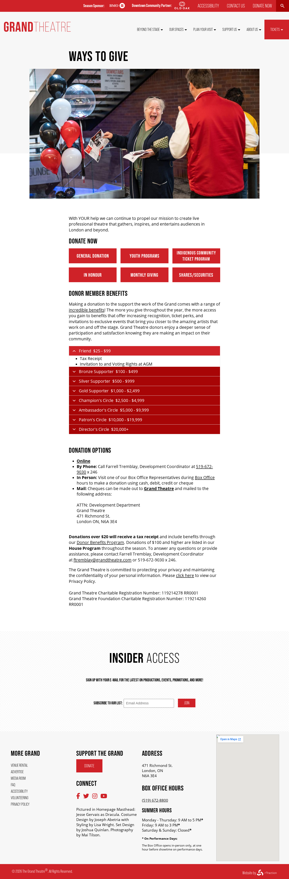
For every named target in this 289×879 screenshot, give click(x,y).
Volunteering (19, 797)
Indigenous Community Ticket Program (196, 256)
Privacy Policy (20, 804)
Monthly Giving (144, 275)
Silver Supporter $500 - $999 (106, 381)
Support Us (229, 29)
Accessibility (208, 6)
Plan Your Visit (203, 29)
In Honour (93, 275)
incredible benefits (86, 310)
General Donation (93, 256)
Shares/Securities (196, 275)
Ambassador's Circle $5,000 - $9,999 (114, 410)
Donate (89, 765)
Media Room (18, 778)
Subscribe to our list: (108, 703)
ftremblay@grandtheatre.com (103, 560)
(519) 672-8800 (155, 800)
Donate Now (262, 6)
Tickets (275, 29)
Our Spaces (176, 29)
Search (282, 6)
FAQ (13, 784)
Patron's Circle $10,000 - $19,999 (110, 419)
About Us (252, 29)
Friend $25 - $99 (95, 351)
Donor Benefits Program (100, 542)
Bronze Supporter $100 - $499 (108, 371)
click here (185, 575)
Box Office (205, 477)
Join (186, 702)
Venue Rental (19, 765)
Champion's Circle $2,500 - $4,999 (111, 400)
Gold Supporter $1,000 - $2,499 (109, 390)
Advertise (17, 771)
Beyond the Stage (148, 29)
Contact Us (236, 6)
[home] (37, 30)
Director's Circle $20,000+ (104, 429)
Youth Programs (144, 256)
